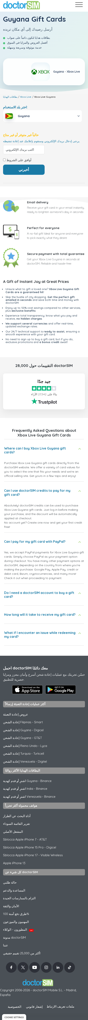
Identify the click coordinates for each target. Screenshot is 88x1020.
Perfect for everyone (43, 228)
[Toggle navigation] (79, 5)
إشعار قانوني (34, 1007)
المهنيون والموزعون (16, 922)
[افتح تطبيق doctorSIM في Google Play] (60, 689)
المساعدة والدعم (14, 890)
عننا (5, 945)
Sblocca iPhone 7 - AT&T (25, 839)
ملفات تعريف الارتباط (60, 1006)
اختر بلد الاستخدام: (15, 107)
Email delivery (37, 202)
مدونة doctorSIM (14, 937)
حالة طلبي (10, 882)
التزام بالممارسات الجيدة (19, 898)
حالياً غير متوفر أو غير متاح (21, 135)
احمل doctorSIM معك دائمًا (25, 668)
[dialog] (14, 1017)
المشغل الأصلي (13, 832)
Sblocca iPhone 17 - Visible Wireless (33, 855)
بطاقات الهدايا (10, 96)
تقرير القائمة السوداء (16, 824)
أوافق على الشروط (18, 160)
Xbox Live (25, 96)
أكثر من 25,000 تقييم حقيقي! (22, 953)
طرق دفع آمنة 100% (16, 914)
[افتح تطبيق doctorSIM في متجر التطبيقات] (27, 689)
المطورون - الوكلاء (18, 929)
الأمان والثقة (11, 906)
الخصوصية (14, 1007)
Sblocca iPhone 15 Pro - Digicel (29, 847)
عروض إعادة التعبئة (15, 714)
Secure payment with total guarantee (55, 254)
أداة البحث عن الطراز (16, 816)
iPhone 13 (14, 863)
